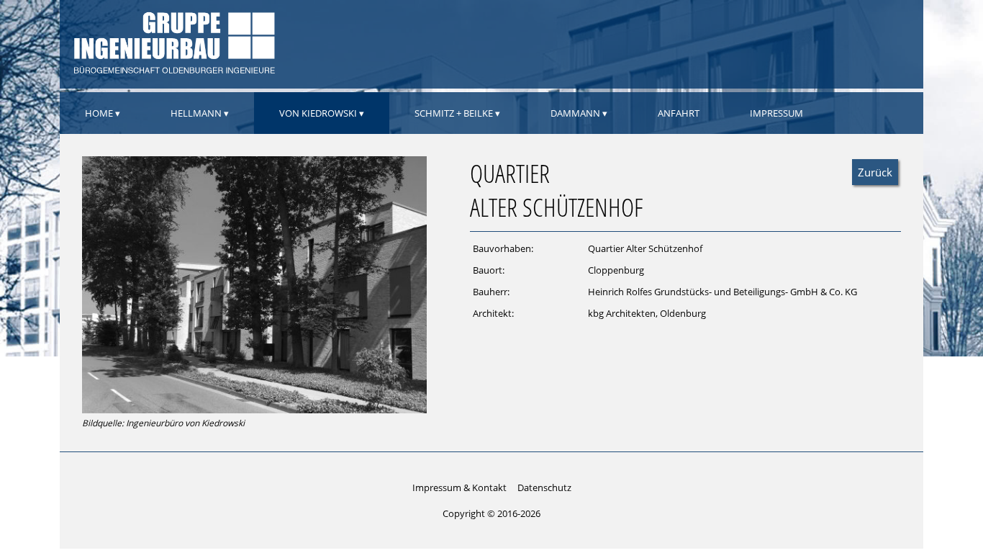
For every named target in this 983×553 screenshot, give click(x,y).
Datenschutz (544, 487)
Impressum (776, 113)
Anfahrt (678, 113)
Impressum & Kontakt (459, 487)
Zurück (875, 172)
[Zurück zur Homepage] (173, 71)
